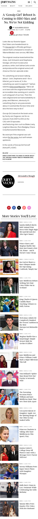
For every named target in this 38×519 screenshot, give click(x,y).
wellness (29, 6)
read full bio (21, 182)
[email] (29, 208)
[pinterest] (12, 33)
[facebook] (14, 208)
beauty (12, 6)
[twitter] (19, 208)
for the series (13, 137)
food (20, 6)
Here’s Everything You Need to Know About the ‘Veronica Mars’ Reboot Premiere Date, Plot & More (18, 157)
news (18, 11)
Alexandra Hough (22, 27)
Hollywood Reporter (17, 87)
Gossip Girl (9, 47)
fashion (4, 6)
